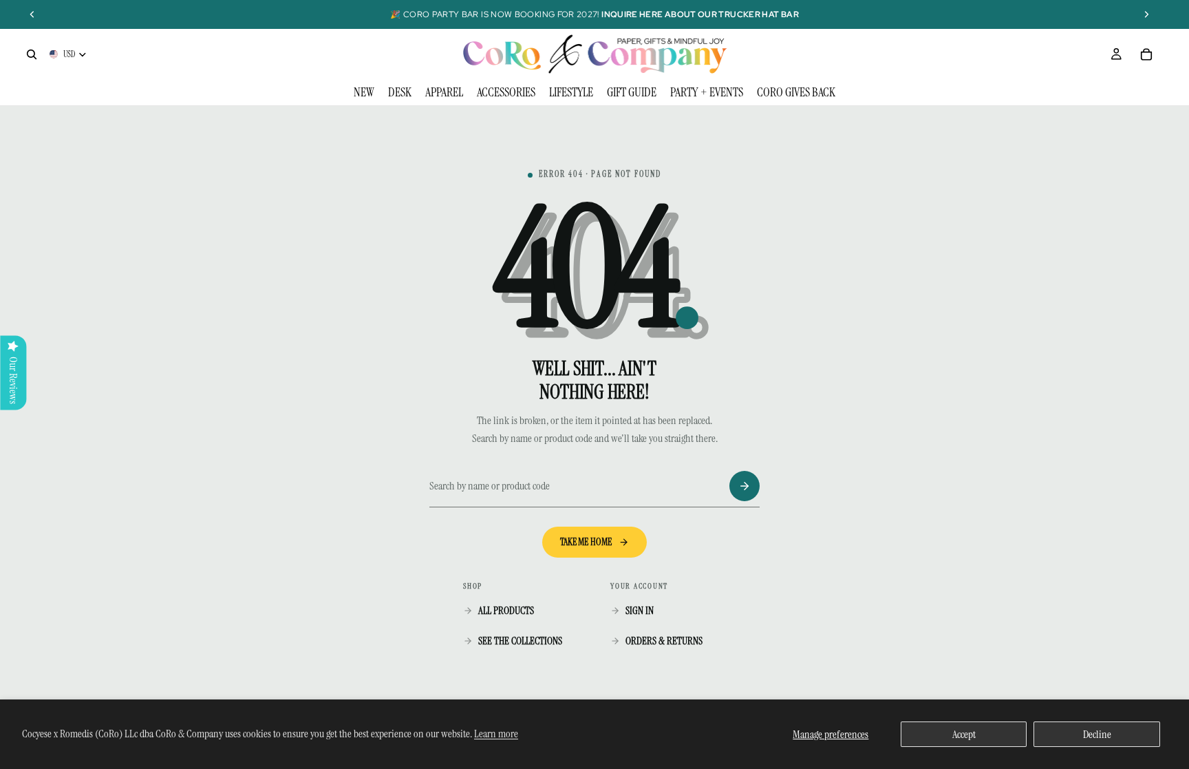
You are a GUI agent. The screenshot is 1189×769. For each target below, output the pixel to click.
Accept (964, 734)
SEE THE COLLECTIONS (520, 641)
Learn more (496, 733)
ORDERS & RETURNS (664, 641)
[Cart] (1146, 54)
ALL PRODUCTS (506, 611)
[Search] (32, 54)
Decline (1097, 734)
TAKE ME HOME (586, 542)
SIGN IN (639, 611)
